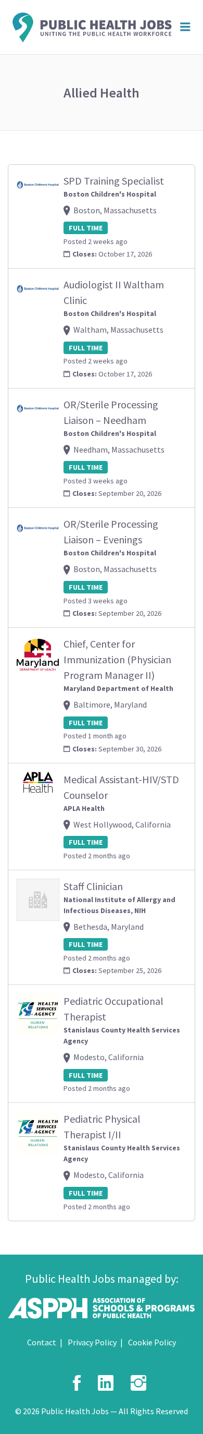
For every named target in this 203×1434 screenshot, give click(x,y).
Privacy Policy (92, 1342)
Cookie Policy (152, 1342)
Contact (41, 1342)
